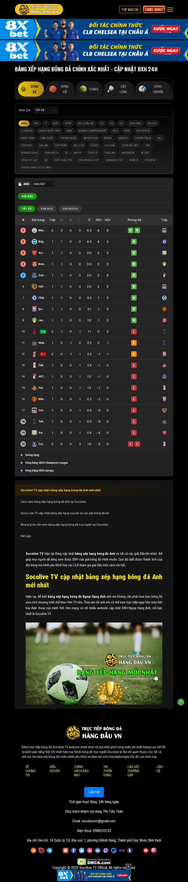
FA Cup (152, 123)
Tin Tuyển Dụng (107, 771)
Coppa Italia (143, 138)
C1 (102, 123)
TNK (147, 145)
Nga (127, 130)
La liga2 (110, 145)
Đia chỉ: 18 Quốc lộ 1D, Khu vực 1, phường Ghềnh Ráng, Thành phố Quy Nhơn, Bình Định (99, 840)
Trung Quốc (68, 138)
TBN (36, 123)
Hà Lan (43, 145)
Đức (55, 123)
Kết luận (26, 536)
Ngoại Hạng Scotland (36, 167)
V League (27, 130)
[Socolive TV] (39, 9)
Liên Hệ (160, 769)
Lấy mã (94, 792)
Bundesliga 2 (30, 152)
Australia (143, 130)
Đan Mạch (52, 152)
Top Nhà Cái (130, 9)
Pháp (68, 123)
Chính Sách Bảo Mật (81, 771)
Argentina (90, 138)
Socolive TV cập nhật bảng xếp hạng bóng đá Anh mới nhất (61, 490)
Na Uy (77, 152)
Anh (24, 123)
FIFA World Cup (88, 160)
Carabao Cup (114, 160)
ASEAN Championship (92, 130)
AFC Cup (78, 145)
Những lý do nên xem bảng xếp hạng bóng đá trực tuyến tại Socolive (64, 524)
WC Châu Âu (86, 123)
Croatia (149, 160)
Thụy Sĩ (92, 152)
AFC (160, 138)
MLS (115, 130)
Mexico (123, 138)
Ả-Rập (94, 145)
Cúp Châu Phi (63, 160)
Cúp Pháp (60, 145)
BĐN (69, 130)
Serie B (133, 160)
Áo (46, 160)
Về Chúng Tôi (30, 771)
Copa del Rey (130, 145)
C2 (111, 123)
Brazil (108, 138)
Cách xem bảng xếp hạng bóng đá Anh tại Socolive (54, 501)
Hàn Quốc (47, 138)
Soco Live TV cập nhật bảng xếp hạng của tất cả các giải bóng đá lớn (65, 513)
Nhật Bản (27, 138)
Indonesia (128, 152)
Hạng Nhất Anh (49, 130)
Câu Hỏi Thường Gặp (133, 771)
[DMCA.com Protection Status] (94, 861)
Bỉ (66, 152)
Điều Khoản (55, 769)
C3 (121, 123)
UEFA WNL (135, 123)
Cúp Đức (27, 145)
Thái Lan (109, 152)
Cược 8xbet (154, 9)
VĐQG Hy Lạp (29, 160)
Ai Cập (145, 152)
